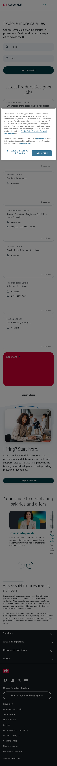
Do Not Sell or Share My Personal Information (20, 152)
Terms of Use (41, 139)
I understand (42, 153)
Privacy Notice (25, 144)
